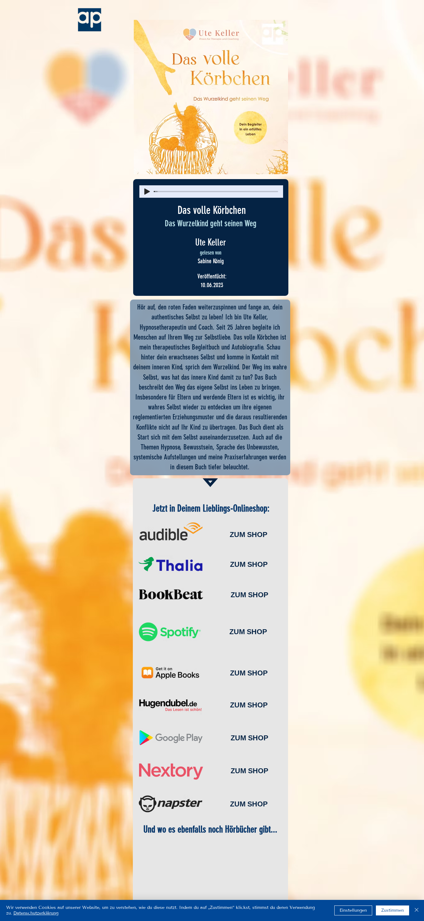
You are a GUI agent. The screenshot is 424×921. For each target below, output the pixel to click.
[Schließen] (416, 910)
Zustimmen (392, 910)
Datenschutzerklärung (35, 913)
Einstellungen (353, 910)
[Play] (147, 191)
